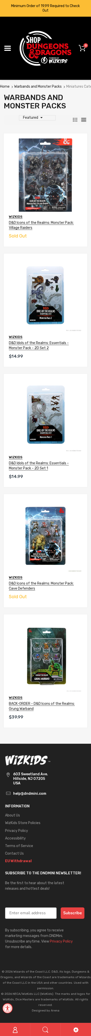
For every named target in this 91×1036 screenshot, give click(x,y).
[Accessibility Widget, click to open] (8, 1008)
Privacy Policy (61, 941)
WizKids (15, 217)
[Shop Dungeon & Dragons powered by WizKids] (45, 48)
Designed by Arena (45, 1010)
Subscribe (72, 913)
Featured (30, 117)
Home (5, 86)
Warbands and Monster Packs (38, 86)
